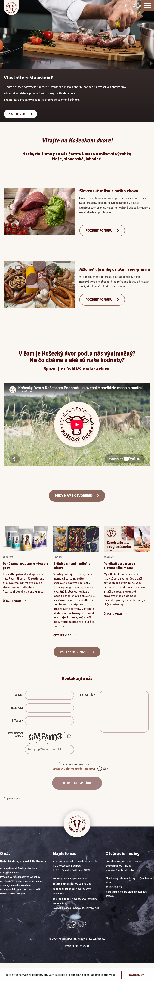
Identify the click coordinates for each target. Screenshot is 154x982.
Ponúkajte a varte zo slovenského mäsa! (119, 566)
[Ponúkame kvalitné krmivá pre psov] (26, 539)
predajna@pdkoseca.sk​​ (74, 878)
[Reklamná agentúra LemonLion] (84, 946)
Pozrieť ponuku (99, 230)
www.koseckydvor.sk (87, 908)
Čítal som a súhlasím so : (77, 766)
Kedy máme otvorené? (74, 496)
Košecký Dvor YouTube (84, 898)
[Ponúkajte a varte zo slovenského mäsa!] (127, 539)
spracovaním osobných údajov (73, 769)
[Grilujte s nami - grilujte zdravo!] (76, 539)
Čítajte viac (12, 601)
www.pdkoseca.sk (64, 908)
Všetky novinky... (74, 652)
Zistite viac (17, 98)
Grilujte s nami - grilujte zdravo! (72, 566)
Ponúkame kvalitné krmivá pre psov (26, 566)
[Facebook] (126, 5)
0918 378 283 (83, 883)
